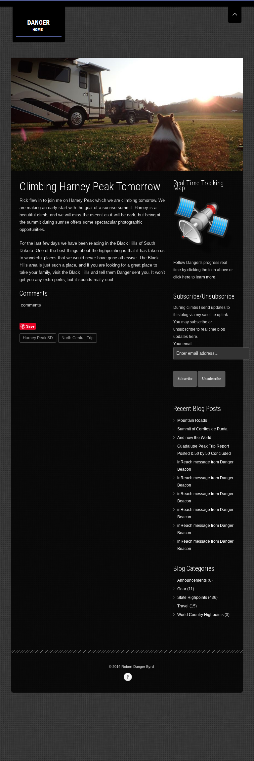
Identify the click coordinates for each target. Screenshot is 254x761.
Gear (181, 589)
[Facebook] (127, 677)
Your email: (183, 344)
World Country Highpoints (200, 614)
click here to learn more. (194, 277)
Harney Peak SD (38, 338)
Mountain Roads (192, 420)
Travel (183, 606)
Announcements (192, 580)
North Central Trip (78, 338)
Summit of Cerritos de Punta (202, 429)
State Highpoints (192, 597)
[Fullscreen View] (234, 11)
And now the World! (194, 437)
